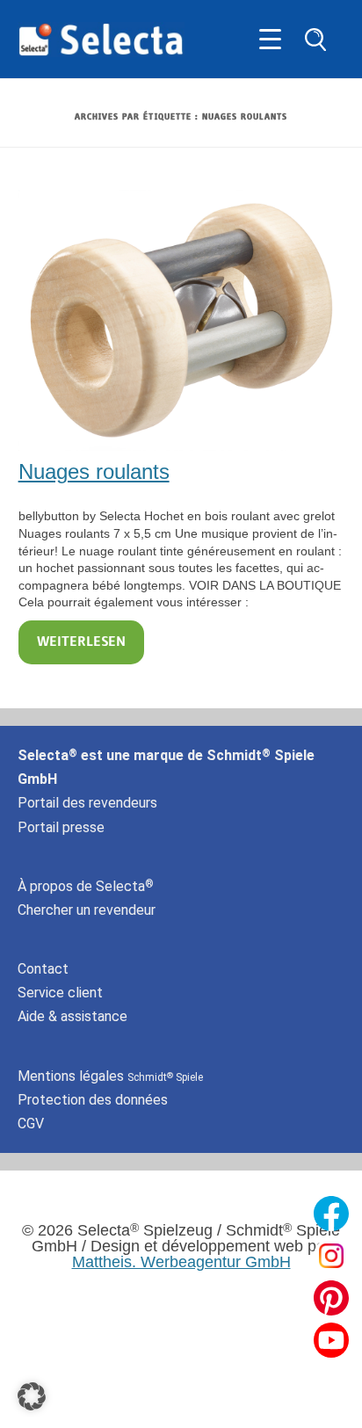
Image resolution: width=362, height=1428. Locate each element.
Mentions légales (110, 1076)
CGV (31, 1123)
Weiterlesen (81, 642)
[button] (31, 1396)
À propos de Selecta (86, 886)
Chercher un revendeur (87, 910)
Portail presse (61, 827)
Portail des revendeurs (87, 802)
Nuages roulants (94, 471)
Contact (43, 968)
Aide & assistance (72, 1016)
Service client (60, 992)
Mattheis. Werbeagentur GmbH (181, 1262)
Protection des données (93, 1099)
